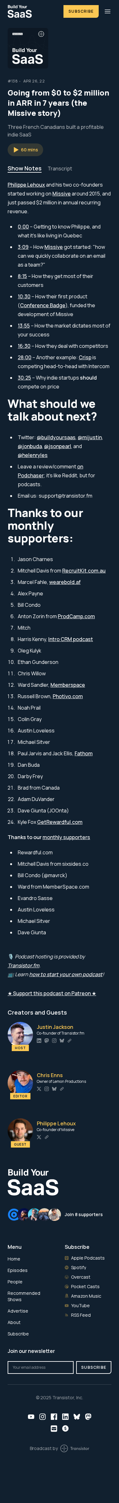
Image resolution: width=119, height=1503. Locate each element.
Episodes (18, 1270)
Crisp (85, 357)
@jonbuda (30, 446)
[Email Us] (54, 1428)
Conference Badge (42, 305)
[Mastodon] (46, 1040)
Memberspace (67, 684)
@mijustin (90, 437)
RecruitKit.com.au (84, 570)
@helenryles (33, 455)
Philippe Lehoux (26, 184)
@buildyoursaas (56, 437)
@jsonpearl (57, 446)
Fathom (84, 753)
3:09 (23, 246)
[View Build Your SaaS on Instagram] (42, 1417)
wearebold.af (65, 582)
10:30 (24, 296)
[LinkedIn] (39, 1040)
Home (14, 1259)
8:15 (22, 276)
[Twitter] (39, 1089)
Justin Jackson (55, 1026)
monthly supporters (66, 837)
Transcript (60, 168)
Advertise (18, 1311)
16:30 (24, 345)
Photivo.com (68, 696)
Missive (61, 193)
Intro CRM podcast (70, 639)
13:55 (24, 325)
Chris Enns (50, 1075)
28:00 (24, 357)
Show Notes (25, 168)
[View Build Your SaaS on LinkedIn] (65, 1417)
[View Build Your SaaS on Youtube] (31, 1417)
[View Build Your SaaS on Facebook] (54, 1417)
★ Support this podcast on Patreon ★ (52, 993)
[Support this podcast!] (65, 1428)
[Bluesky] (62, 1040)
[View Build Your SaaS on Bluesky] (77, 1417)
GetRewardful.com (60, 821)
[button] (25, 149)
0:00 (23, 226)
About (14, 1322)
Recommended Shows (24, 1296)
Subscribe (81, 11)
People (15, 1282)
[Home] (32, 11)
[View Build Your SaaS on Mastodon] (88, 1417)
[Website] (69, 1040)
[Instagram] (54, 1040)
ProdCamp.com (76, 616)
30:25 (24, 377)
